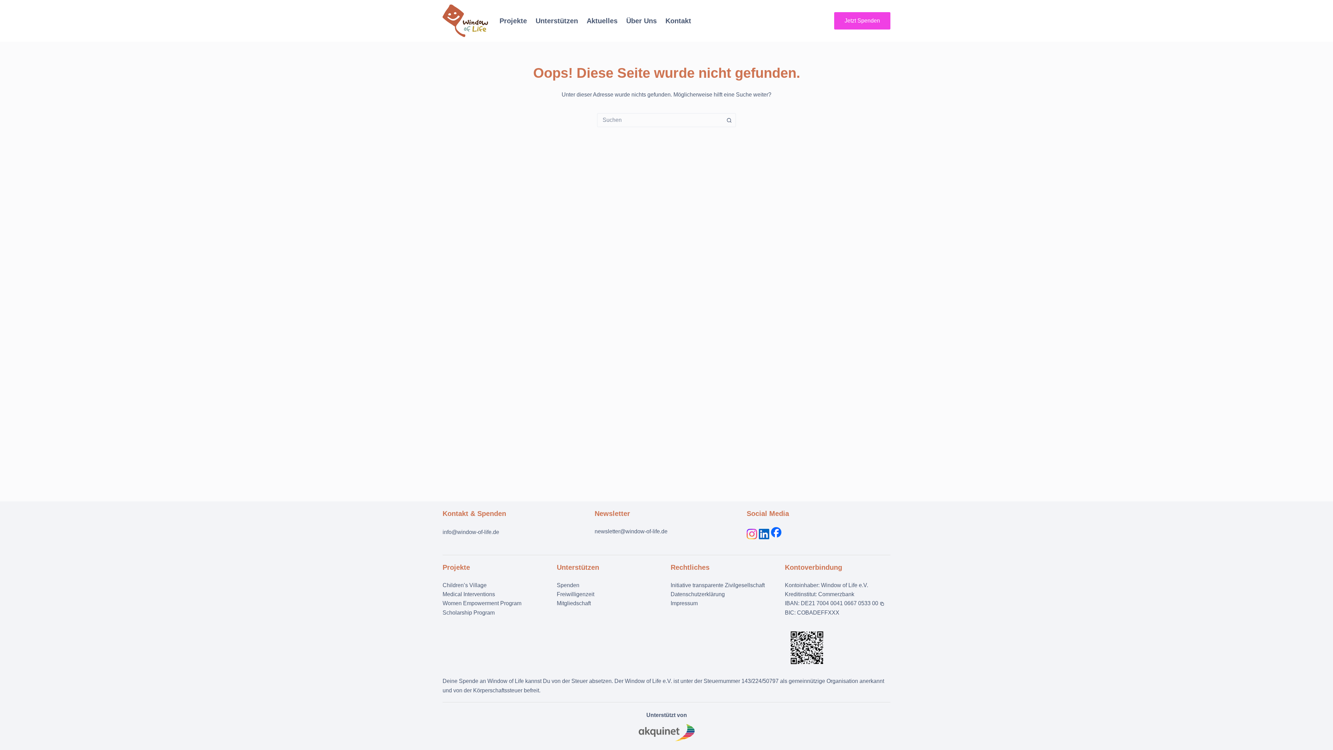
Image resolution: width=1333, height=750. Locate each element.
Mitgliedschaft (574, 603)
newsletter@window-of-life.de (631, 531)
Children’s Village (465, 585)
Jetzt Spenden (862, 21)
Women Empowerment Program (482, 603)
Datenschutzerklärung (698, 594)
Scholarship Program (469, 613)
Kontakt (678, 21)
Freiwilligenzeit (575, 594)
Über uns (641, 21)
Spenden (568, 585)
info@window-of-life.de (471, 532)
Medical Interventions (469, 594)
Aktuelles (602, 21)
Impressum (684, 603)
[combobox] (659, 120)
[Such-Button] (729, 120)
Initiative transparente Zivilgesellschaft (718, 585)
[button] (843, 603)
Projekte (513, 21)
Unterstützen (557, 21)
